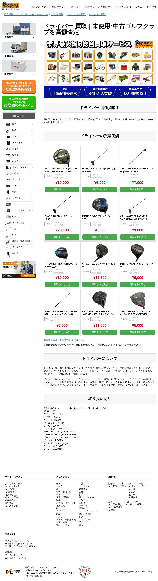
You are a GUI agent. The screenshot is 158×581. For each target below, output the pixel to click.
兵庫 (113, 510)
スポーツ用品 (18, 222)
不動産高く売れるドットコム (19, 543)
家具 (58, 500)
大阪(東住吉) (117, 507)
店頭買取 (12, 494)
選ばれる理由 (11, 497)
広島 (130, 504)
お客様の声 (104, 6)
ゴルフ (15, 229)
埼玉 (133, 486)
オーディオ (17, 142)
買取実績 (75, 6)
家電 (14, 124)
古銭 (81, 492)
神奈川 (134, 497)
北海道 (114, 486)
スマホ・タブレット (21, 167)
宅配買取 (12, 489)
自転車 (15, 173)
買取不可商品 (62, 525)
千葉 (133, 489)
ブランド (16, 185)
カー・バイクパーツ (21, 210)
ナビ (14, 204)
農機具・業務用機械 (21, 241)
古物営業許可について (16, 557)
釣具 (14, 235)
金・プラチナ (18, 247)
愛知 (144, 486)
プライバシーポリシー (16, 555)
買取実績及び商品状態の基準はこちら (65, 339)
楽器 (14, 130)
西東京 (134, 494)
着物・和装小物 (63, 492)
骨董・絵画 (61, 522)
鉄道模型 (16, 155)
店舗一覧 (89, 6)
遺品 (81, 525)
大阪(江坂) (116, 504)
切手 (81, 494)
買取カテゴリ (59, 6)
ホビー (15, 149)
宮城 (124, 486)
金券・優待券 (62, 497)
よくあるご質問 (122, 6)
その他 (15, 253)
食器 (58, 494)
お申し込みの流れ (13, 483)
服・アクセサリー (87, 497)
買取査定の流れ (39, 6)
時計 (14, 192)
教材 (14, 216)
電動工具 (16, 179)
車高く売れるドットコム (17, 540)
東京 (133, 492)
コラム (138, 6)
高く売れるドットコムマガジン (20, 546)
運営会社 (151, 6)
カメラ (15, 136)
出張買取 (12, 492)
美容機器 (16, 198)
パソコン (16, 161)
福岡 (139, 504)
